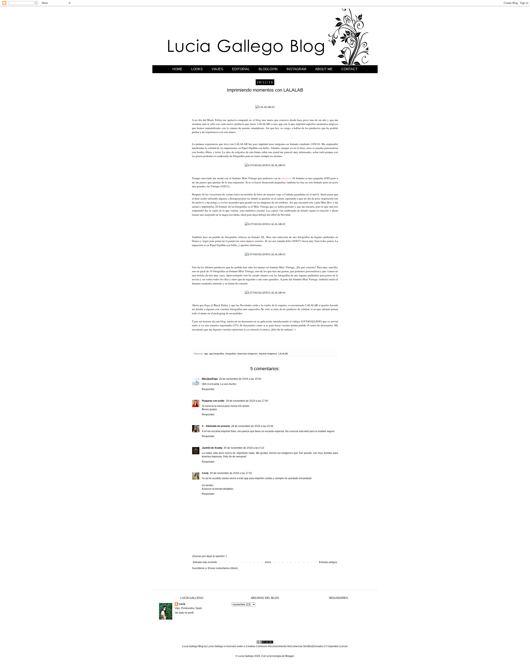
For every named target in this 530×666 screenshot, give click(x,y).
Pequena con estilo (213, 400)
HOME (177, 69)
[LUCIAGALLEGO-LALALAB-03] (265, 254)
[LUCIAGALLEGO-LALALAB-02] (265, 224)
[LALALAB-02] (265, 107)
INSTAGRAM (296, 69)
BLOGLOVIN (268, 69)
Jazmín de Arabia (212, 447)
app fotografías (216, 353)
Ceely (205, 473)
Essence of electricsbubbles (217, 488)
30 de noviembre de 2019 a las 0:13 (244, 447)
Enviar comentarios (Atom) (223, 568)
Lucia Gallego (215, 646)
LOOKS (197, 69)
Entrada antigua (328, 562)
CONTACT (349, 69)
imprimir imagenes (268, 353)
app (206, 353)
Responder (208, 389)
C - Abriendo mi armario (216, 426)
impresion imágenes (247, 353)
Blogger (289, 656)
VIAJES (217, 69)
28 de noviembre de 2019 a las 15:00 (240, 378)
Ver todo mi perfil (184, 612)
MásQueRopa (210, 378)
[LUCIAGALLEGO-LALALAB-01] (265, 165)
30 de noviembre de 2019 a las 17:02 (231, 473)
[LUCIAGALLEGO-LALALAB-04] (265, 292)
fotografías (230, 353)
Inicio (268, 562)
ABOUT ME (323, 69)
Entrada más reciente (205, 562)
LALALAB (283, 353)
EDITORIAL (241, 69)
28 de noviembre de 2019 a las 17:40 (247, 400)
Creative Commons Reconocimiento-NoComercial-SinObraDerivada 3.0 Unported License (297, 646)
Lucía (182, 604)
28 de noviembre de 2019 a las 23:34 (252, 426)
